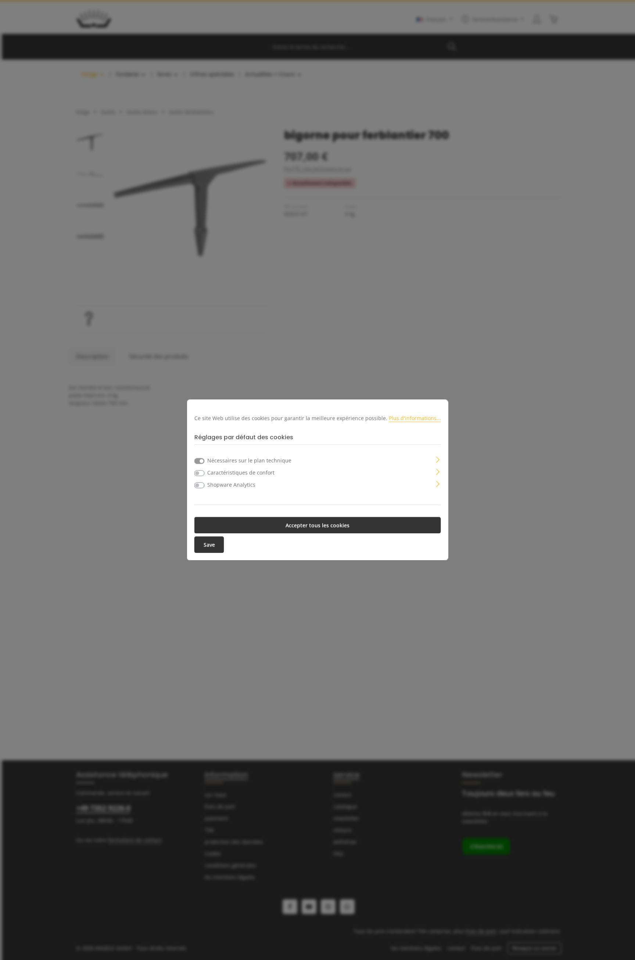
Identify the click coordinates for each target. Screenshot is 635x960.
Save (209, 544)
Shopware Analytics (231, 484)
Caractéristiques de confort (241, 472)
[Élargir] (438, 459)
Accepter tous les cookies (317, 525)
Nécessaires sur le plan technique (249, 460)
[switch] (199, 473)
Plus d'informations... (415, 418)
